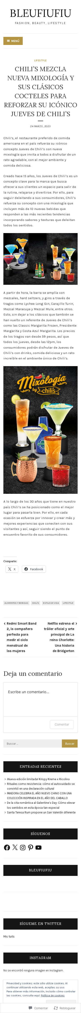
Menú (15, 41)
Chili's (35, 603)
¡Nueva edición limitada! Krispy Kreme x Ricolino (38, 779)
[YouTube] (38, 847)
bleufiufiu (40, 13)
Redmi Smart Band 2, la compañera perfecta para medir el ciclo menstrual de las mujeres (21, 637)
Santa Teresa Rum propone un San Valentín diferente (41, 812)
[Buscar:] (40, 743)
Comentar (62, 724)
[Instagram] (22, 847)
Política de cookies (53, 995)
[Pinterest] (30, 847)
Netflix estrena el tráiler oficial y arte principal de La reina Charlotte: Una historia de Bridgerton (59, 637)
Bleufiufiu (40, 870)
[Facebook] (7, 847)
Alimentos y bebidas (16, 603)
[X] (14, 847)
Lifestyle (40, 60)
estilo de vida (51, 603)
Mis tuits (9, 936)
